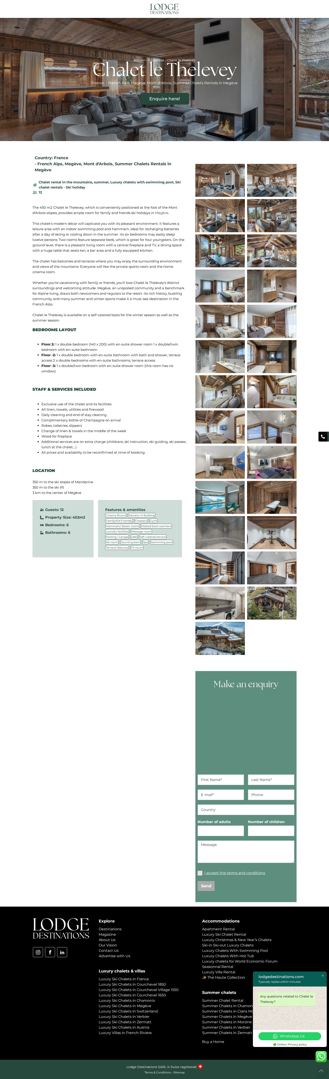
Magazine (107, 934)
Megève (73, 163)
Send (206, 886)
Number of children (266, 822)
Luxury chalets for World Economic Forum (240, 961)
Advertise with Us (114, 956)
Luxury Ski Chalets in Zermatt (125, 1022)
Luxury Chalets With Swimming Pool (235, 950)
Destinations (110, 929)
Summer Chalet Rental (222, 1000)
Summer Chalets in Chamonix (229, 1006)
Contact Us (109, 950)
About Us (107, 940)
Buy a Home (213, 1042)
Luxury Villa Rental (218, 972)
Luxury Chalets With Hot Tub (228, 956)
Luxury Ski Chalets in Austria (124, 1027)
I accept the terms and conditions (234, 873)
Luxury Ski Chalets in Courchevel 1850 (132, 984)
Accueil (139, 60)
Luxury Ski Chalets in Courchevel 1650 (132, 995)
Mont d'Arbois (98, 163)
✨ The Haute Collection (223, 977)
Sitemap (179, 1072)
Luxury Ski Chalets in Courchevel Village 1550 (139, 990)
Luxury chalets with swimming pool (141, 182)
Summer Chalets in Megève (227, 1017)
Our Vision (108, 945)
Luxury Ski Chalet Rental (224, 934)
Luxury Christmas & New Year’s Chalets (236, 940)
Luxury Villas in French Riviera (125, 1033)
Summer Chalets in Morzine (227, 1022)
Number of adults (214, 822)
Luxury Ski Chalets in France (124, 979)
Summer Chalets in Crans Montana (233, 1011)
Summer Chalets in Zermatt (227, 1033)
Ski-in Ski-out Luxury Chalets (228, 945)
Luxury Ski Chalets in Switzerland (128, 1011)
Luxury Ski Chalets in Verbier (124, 1017)
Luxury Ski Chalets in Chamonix (127, 1000)
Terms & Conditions (158, 1072)
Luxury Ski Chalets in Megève (125, 1006)
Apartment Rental (218, 929)
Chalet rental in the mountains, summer (74, 182)
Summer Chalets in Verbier (226, 1027)
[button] (293, 9)
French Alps (49, 163)
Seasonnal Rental (217, 967)
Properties (156, 60)
